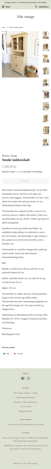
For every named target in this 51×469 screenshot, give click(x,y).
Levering (20, 171)
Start (3, 27)
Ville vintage (25, 17)
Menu (7, 7)
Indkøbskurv (43, 7)
